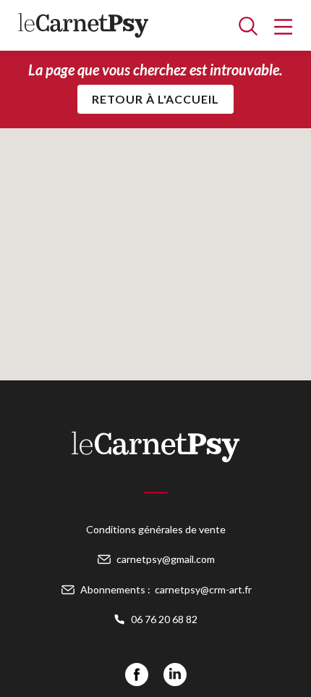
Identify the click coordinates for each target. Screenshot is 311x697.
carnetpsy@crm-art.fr (203, 589)
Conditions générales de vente (156, 529)
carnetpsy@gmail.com (165, 559)
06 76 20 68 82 (164, 619)
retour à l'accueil (155, 99)
